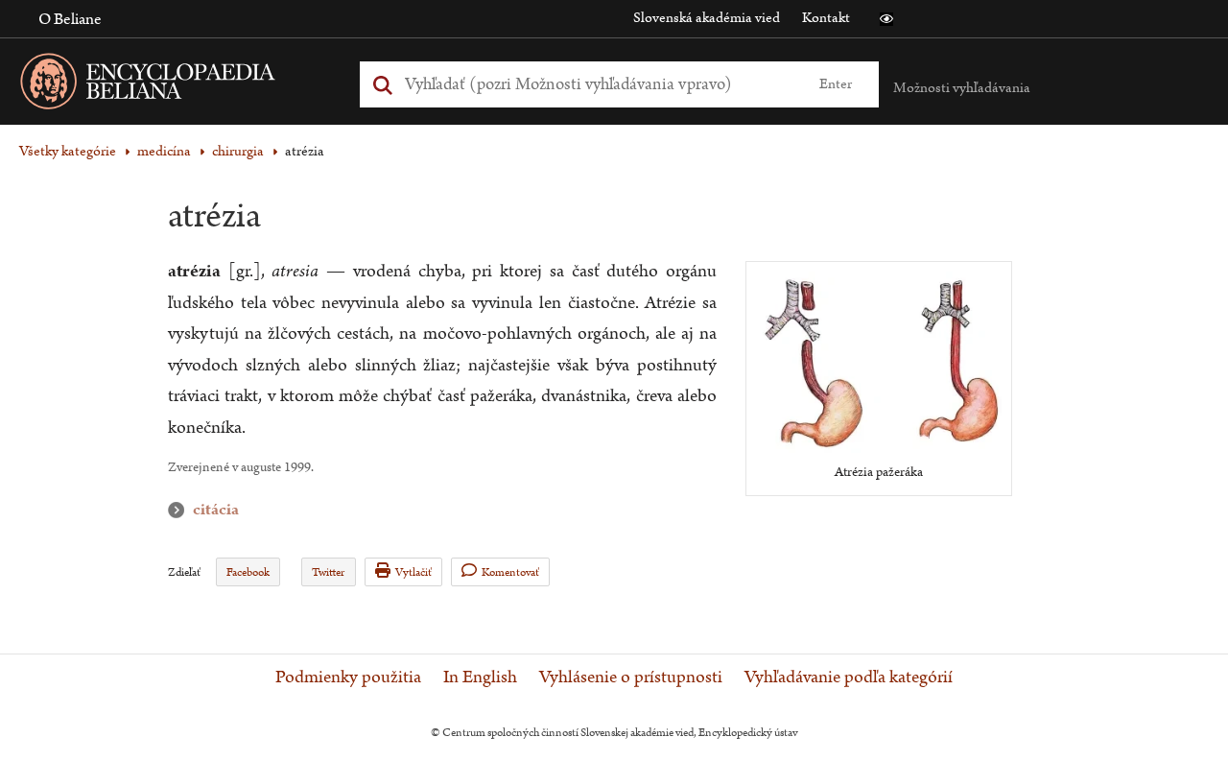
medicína (164, 151)
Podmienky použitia (348, 677)
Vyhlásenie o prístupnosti (630, 677)
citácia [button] (180, 510)
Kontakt (826, 18)
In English (480, 677)
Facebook (248, 572)
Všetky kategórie (67, 151)
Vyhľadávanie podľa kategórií (848, 677)
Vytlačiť (413, 572)
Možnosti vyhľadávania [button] (961, 88)
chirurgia (238, 151)
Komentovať (510, 572)
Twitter (328, 572)
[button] (886, 19)
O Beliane (70, 19)
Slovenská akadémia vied (706, 18)
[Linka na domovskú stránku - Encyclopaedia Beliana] (177, 85)
